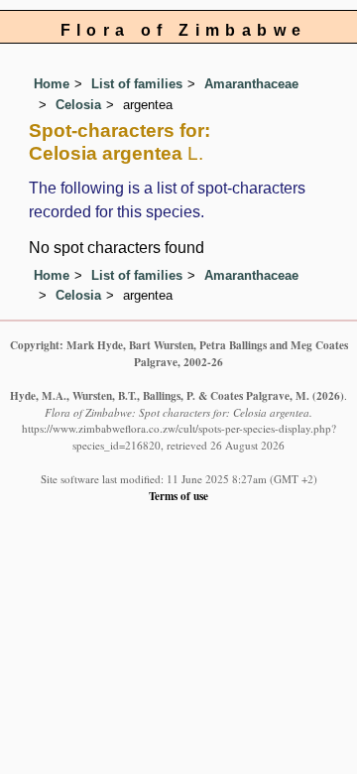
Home (51, 83)
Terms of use (178, 495)
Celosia (78, 104)
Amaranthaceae (251, 83)
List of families (136, 83)
